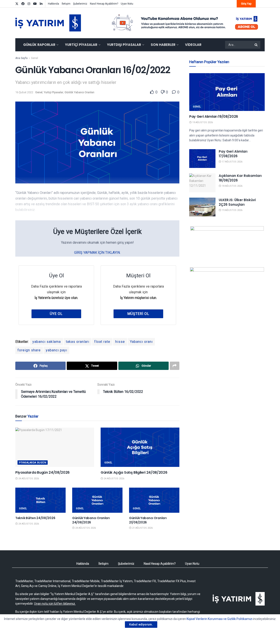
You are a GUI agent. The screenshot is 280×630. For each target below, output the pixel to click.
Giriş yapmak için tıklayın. (97, 252)
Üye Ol (56, 314)
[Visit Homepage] (48, 22)
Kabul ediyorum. (141, 624)
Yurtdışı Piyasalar (124, 44)
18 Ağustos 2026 (231, 186)
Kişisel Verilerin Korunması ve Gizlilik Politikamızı (219, 619)
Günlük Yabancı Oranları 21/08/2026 (148, 520)
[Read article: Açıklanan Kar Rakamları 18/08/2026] (202, 182)
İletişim (66, 3)
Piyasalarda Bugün (32, 462)
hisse (120, 342)
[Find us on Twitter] (16, 4)
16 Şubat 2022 (24, 92)
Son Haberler (163, 44)
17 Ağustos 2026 (231, 161)
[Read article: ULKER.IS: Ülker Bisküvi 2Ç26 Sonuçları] (202, 207)
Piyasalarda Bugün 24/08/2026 (42, 472)
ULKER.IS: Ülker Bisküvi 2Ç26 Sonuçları (237, 202)
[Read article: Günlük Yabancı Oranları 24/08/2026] (97, 500)
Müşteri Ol (138, 314)
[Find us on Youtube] (35, 4)
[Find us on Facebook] (22, 4)
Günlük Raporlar (39, 44)
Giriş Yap (246, 3)
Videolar (193, 44)
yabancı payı (56, 350)
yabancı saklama (46, 342)
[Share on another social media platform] (174, 366)
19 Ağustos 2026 (202, 122)
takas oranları (77, 342)
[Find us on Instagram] (29, 4)
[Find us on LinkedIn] (41, 4)
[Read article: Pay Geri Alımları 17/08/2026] (202, 158)
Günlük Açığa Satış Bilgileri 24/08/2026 (134, 472)
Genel (34, 58)
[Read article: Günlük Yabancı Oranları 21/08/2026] (154, 500)
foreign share (29, 350)
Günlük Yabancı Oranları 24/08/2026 (91, 520)
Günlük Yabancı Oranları (79, 92)
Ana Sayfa (21, 58)
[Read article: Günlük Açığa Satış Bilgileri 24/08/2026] (140, 447)
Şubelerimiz (80, 3)
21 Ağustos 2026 (142, 527)
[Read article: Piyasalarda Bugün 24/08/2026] (54, 447)
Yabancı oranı (141, 342)
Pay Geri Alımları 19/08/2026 (213, 116)
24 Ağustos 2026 (28, 478)
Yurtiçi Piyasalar (81, 44)
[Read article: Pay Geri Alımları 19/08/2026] (227, 92)
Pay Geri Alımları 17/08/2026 (233, 153)
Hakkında (53, 3)
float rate (102, 342)
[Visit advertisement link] (185, 23)
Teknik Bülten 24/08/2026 (35, 518)
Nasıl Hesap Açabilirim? (104, 3)
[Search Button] (256, 45)
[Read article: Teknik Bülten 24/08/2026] (40, 500)
